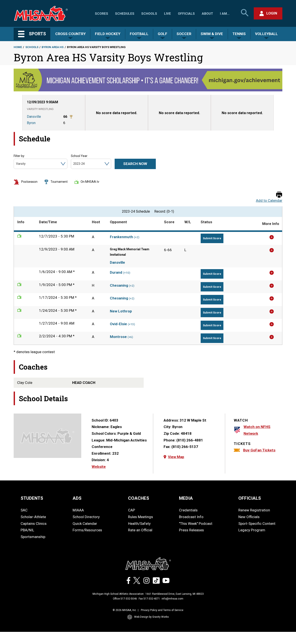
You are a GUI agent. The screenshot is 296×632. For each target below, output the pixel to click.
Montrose (118, 337)
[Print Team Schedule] (279, 195)
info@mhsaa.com (172, 598)
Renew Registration (254, 510)
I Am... (224, 14)
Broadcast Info (191, 517)
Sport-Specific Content (256, 523)
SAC (24, 510)
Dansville (117, 262)
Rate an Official (140, 530)
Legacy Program (251, 530)
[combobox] (16, 163)
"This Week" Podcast (195, 523)
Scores (101, 14)
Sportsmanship (33, 537)
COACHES (138, 498)
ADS (77, 498)
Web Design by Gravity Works (151, 616)
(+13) (131, 324)
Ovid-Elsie (118, 324)
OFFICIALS (249, 498)
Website (99, 466)
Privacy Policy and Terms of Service (162, 610)
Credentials (188, 510)
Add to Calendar (269, 201)
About (207, 14)
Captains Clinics (34, 523)
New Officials (249, 517)
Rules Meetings (140, 517)
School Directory (86, 517)
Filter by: (19, 156)
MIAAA (78, 510)
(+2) (136, 237)
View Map (176, 457)
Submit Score (212, 238)
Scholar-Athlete (33, 517)
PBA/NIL (27, 530)
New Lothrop (121, 311)
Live (167, 14)
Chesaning (119, 285)
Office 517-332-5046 (125, 598)
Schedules (124, 14)
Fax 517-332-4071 (149, 598)
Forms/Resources (87, 530)
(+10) (126, 272)
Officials (186, 14)
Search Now (135, 164)
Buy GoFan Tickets (259, 450)
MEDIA (186, 498)
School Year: (79, 156)
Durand (116, 272)
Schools (149, 14)
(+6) (130, 337)
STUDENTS (32, 498)
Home (18, 47)
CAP (131, 510)
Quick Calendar (85, 523)
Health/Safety (139, 523)
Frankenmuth (121, 237)
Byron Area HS (52, 47)
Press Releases (191, 530)
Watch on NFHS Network (257, 430)
